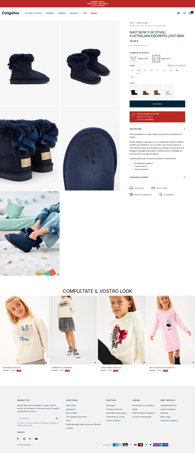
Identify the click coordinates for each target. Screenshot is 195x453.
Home (132, 23)
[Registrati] (56, 418)
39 (170, 70)
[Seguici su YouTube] (38, 439)
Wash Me (164, 413)
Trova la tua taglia (176, 65)
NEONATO (74, 13)
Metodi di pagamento (143, 194)
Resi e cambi (162, 188)
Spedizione (139, 188)
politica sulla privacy (24, 425)
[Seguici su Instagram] (26, 439)
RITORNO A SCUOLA (33, 13)
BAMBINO (62, 13)
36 (151, 70)
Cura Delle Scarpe (139, 177)
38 (164, 70)
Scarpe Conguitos (168, 409)
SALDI (94, 13)
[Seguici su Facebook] (20, 439)
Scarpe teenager (142, 23)
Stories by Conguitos (169, 420)
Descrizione (136, 129)
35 (145, 70)
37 (158, 70)
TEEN (85, 13)
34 (139, 70)
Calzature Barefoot (168, 405)
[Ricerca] (184, 13)
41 (132, 77)
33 (132, 70)
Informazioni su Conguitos (143, 405)
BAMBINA (50, 13)
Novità (134, 409)
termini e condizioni (49, 423)
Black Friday (166, 417)
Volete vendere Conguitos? (143, 413)
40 (177, 70)
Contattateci (169, 194)
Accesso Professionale (141, 417)
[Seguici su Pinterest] (32, 439)
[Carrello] (190, 13)
